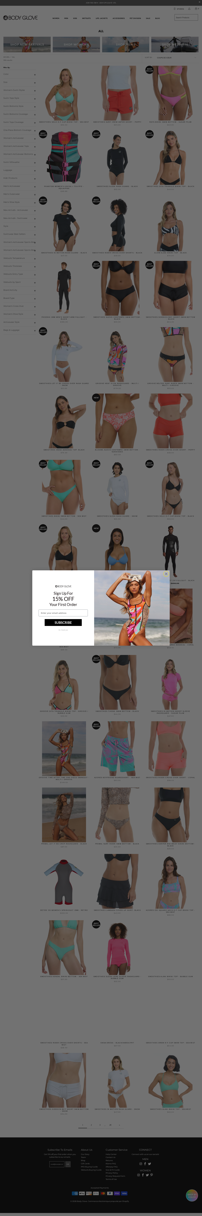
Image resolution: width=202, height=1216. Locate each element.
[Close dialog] (166, 573)
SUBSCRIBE (63, 622)
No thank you (63, 630)
